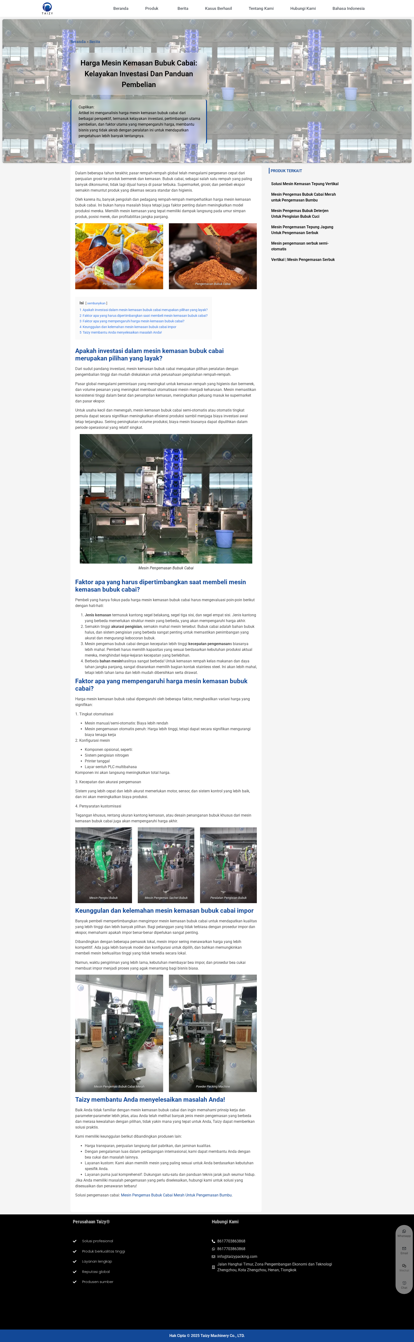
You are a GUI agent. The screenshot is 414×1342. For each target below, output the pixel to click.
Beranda (120, 8)
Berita (183, 8)
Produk (151, 8)
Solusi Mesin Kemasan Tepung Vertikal (305, 184)
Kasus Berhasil (218, 8)
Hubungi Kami (303, 8)
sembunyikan (96, 303)
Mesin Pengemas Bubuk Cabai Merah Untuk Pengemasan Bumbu (176, 1195)
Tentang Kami (261, 8)
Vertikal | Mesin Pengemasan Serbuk (303, 259)
